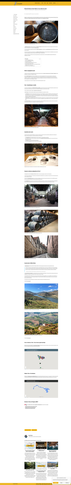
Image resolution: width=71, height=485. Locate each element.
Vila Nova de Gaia (37, 47)
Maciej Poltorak (31, 435)
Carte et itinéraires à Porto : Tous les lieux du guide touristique (32, 64)
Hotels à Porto (15, 18)
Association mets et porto (28, 61)
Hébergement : (40, 483)
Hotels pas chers (47, 483)
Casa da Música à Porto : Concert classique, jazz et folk (41, 450)
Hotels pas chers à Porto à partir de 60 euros (30, 407)
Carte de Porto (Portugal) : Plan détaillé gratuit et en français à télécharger (30, 451)
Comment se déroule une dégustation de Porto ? (31, 62)
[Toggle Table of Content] (39, 59)
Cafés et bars (14, 28)
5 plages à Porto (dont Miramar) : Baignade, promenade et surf (53, 451)
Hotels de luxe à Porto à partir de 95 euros (30, 408)
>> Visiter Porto (15, 14)
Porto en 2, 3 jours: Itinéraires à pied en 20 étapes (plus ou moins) (41, 471)
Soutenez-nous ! (37, 483)
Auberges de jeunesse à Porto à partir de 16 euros (31, 406)
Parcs (14, 25)
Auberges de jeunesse (43, 483)
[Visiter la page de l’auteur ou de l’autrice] (25, 436)
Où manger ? (14, 29)
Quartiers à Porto (15, 17)
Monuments (14, 21)
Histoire (14, 32)
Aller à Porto (14, 15)
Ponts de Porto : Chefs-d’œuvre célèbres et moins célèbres (52, 468)
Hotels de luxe (50, 483)
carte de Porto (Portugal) (37, 345)
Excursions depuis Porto (16, 33)
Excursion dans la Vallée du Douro (29, 63)
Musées (14, 22)
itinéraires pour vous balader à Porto (32, 376)
